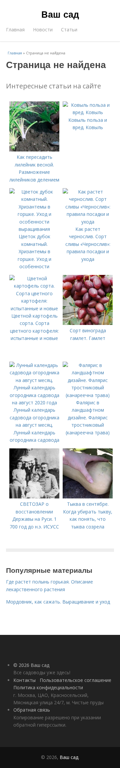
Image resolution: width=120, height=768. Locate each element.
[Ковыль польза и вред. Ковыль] (88, 112)
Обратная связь (31, 710)
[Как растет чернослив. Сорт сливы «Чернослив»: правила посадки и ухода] (88, 222)
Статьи (69, 29)
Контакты (24, 680)
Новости (43, 29)
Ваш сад (60, 14)
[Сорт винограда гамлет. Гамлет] (88, 323)
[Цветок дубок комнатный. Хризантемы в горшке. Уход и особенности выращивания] (34, 229)
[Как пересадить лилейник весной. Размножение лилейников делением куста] (34, 149)
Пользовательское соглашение (75, 680)
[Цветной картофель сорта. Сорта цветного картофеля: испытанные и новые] (34, 308)
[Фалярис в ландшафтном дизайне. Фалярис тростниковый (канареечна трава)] (88, 395)
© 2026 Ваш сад (31, 665)
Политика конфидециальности (48, 687)
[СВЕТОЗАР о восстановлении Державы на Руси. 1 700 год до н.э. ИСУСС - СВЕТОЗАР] (34, 496)
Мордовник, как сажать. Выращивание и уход (58, 602)
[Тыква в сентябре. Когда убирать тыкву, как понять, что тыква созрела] (88, 496)
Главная (15, 29)
